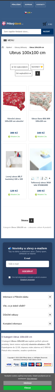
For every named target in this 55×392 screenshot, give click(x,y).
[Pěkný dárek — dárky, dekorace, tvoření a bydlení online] (14, 23)
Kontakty (40, 4)
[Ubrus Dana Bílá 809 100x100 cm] (41, 101)
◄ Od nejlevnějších (19, 67)
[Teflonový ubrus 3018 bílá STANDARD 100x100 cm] (41, 159)
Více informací (32, 379)
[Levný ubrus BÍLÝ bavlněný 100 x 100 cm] (14, 159)
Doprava (28, 4)
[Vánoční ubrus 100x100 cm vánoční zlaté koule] (14, 101)
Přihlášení (16, 4)
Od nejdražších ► (23, 73)
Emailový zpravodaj (27, 280)
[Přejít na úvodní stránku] (3, 47)
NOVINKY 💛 (37, 67)
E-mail (27, 258)
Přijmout (27, 388)
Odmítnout (28, 383)
